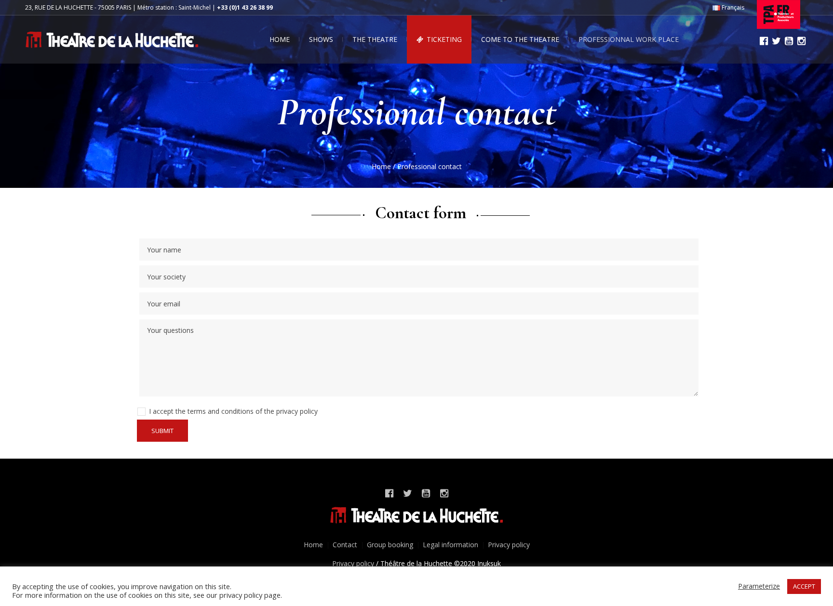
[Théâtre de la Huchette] (416, 515)
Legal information (450, 544)
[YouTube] (788, 41)
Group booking (390, 544)
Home (381, 166)
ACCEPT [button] (804, 586)
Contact (345, 544)
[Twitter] (776, 41)
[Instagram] (801, 41)
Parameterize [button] (759, 586)
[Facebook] (763, 41)
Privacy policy (509, 544)
